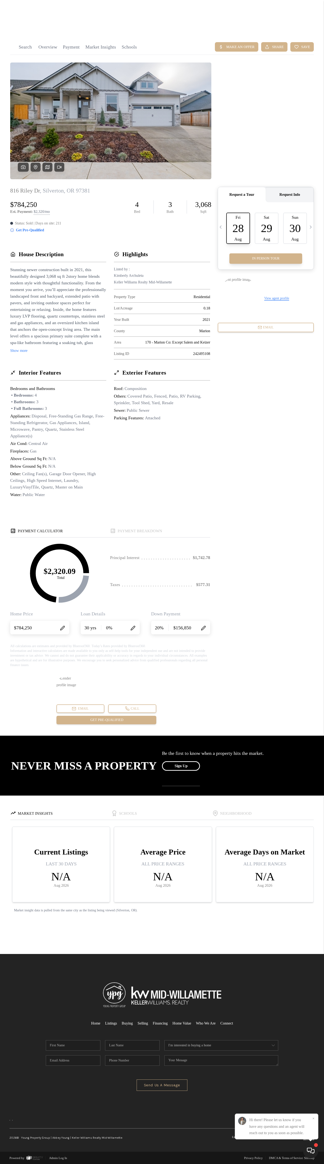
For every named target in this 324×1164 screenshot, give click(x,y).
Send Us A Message (162, 1085)
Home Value (181, 1023)
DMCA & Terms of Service (286, 1158)
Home (95, 1023)
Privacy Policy (253, 1158)
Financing (160, 1023)
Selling (143, 1023)
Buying (127, 1023)
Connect (226, 1023)
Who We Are (206, 1023)
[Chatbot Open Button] (310, 1150)
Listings (111, 1023)
